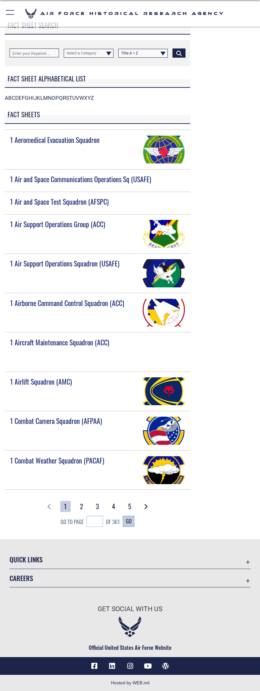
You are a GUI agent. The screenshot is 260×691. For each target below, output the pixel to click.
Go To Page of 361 (90, 521)
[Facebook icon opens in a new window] (94, 666)
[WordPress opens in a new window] (165, 666)
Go (129, 521)
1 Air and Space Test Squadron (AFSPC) (59, 201)
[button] (10, 13)
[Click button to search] (178, 52)
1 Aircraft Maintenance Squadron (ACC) (59, 342)
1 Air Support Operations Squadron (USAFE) (65, 263)
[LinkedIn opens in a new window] (112, 666)
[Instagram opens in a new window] (130, 666)
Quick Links (26, 559)
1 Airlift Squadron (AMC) (41, 381)
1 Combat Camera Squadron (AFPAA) (56, 421)
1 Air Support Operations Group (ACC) (57, 224)
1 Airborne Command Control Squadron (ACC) (67, 303)
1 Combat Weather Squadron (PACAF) (57, 460)
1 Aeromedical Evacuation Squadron (55, 140)
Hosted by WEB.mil (130, 682)
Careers (21, 578)
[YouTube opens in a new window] (148, 666)
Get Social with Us (130, 609)
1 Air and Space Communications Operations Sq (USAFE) (80, 179)
